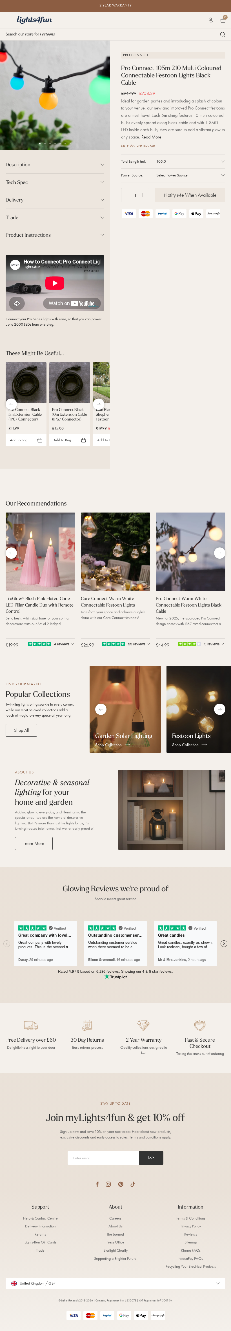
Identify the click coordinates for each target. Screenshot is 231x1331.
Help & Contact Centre (40, 1218)
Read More (151, 137)
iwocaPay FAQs (191, 1258)
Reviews (190, 1234)
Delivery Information (40, 1226)
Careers (115, 1218)
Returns (40, 1234)
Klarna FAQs (191, 1250)
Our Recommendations (36, 503)
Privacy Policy (191, 1226)
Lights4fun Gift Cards (40, 1242)
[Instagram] (108, 1184)
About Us (115, 1226)
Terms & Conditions (190, 1218)
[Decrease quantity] (125, 195)
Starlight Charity (115, 1250)
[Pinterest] (120, 1184)
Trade (40, 1250)
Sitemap (191, 1242)
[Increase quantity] (145, 195)
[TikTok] (132, 1184)
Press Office (115, 1242)
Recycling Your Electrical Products (190, 1266)
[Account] (211, 20)
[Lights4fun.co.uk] (34, 20)
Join (151, 1157)
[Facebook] (97, 1184)
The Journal (115, 1234)
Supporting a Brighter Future (115, 1258)
